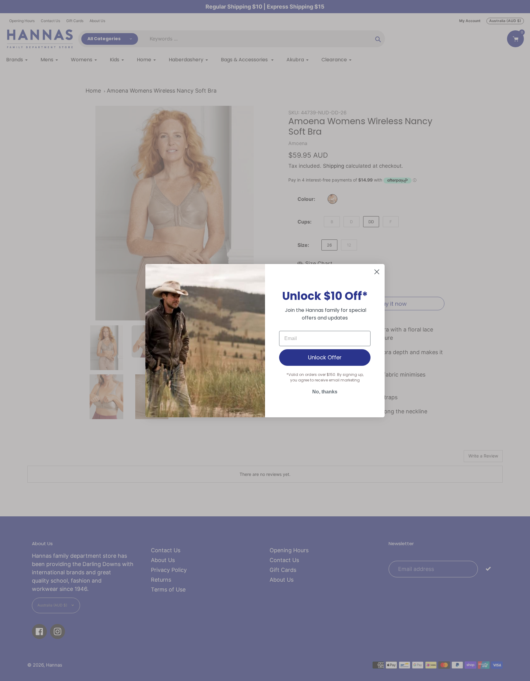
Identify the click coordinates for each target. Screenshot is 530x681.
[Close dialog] (376, 271)
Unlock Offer (325, 357)
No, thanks (324, 391)
